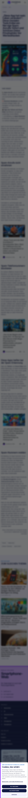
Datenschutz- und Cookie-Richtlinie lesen (12, 781)
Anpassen (14, 794)
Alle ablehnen (14, 786)
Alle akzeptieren (14, 790)
